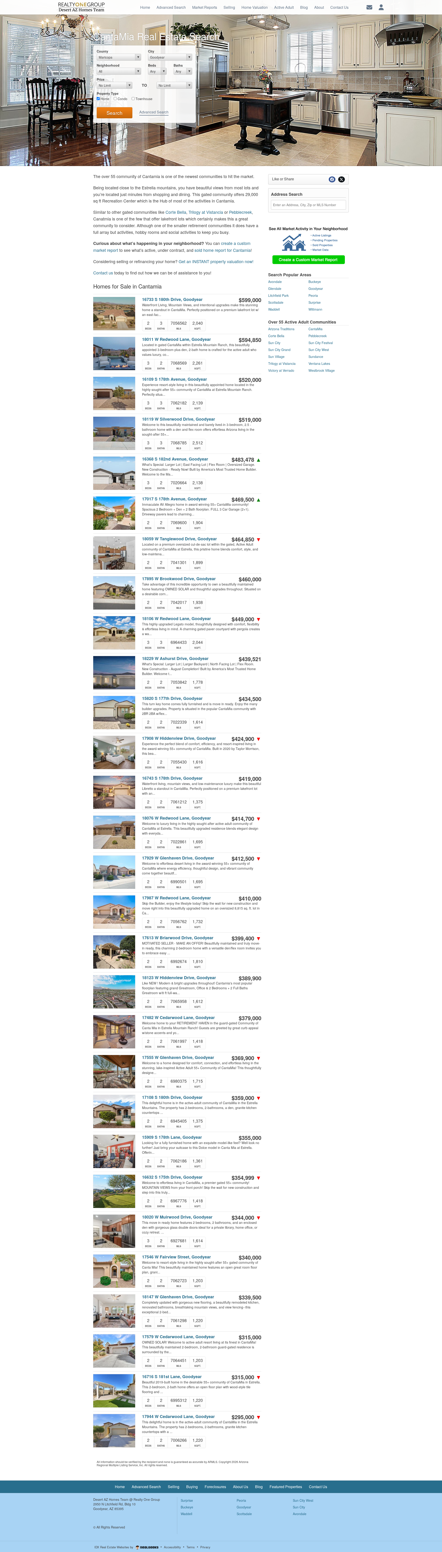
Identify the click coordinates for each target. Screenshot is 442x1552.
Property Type (108, 93)
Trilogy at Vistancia (206, 212)
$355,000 (250, 1137)
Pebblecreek (240, 212)
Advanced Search (154, 112)
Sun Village (276, 356)
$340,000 (250, 1257)
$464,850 (246, 539)
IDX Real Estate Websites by (114, 1547)
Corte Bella (176, 212)
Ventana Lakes (319, 363)
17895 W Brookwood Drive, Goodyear (179, 578)
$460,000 (250, 579)
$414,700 (246, 818)
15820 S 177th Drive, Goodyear (172, 698)
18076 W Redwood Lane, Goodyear (176, 818)
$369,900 (246, 1058)
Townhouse (143, 98)
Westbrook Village (321, 370)
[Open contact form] (369, 6)
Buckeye (314, 281)
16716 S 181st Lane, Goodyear (172, 1376)
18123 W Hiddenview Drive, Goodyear (179, 977)
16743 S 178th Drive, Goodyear (172, 778)
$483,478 (246, 459)
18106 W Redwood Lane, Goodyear (176, 618)
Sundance (315, 356)
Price (101, 79)
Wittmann (315, 309)
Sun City (274, 342)
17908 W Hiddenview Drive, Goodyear (179, 738)
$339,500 (250, 1297)
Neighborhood (108, 65)
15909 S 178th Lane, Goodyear (172, 1137)
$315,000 (250, 1337)
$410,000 (250, 898)
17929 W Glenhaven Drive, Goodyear (178, 858)
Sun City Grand (279, 349)
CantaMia (315, 329)
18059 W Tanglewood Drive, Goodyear (179, 538)
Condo (122, 98)
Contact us (103, 273)
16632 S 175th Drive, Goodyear (172, 1177)
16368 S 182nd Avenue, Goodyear (175, 459)
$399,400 (246, 938)
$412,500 (246, 858)
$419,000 (250, 778)
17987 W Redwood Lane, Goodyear (176, 897)
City (151, 51)
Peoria (313, 295)
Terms (190, 1547)
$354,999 (246, 1177)
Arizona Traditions (281, 329)
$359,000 (246, 1097)
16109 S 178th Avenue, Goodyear (174, 379)
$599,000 (250, 300)
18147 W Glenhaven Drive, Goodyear (178, 1296)
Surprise (314, 302)
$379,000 (250, 1018)
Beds (152, 65)
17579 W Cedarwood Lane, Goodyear (178, 1336)
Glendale (274, 288)
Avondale (275, 281)
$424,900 (246, 738)
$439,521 (250, 659)
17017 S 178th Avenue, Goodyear (174, 499)
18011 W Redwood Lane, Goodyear (176, 339)
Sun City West (318, 349)
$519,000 (250, 419)
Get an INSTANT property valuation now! (216, 261)
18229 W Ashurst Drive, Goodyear (175, 658)
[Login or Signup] (381, 6)
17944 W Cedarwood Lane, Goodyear (178, 1416)
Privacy (205, 1547)
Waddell (274, 309)
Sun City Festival (320, 342)
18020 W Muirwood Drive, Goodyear (177, 1217)
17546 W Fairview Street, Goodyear (176, 1257)
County (102, 51)
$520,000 (250, 379)
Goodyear (315, 288)
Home (104, 98)
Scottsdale (275, 302)
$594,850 (250, 339)
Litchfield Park (278, 295)
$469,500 (246, 499)
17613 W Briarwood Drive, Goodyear (177, 937)
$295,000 (246, 1417)
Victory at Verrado (281, 370)
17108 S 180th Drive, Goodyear (172, 1097)
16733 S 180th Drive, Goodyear (172, 299)
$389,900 (250, 978)
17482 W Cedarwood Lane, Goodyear (178, 1017)
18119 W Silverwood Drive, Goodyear (178, 419)
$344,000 (246, 1217)
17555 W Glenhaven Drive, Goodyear (178, 1057)
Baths (178, 65)
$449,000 (246, 619)
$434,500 (250, 699)
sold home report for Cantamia (223, 250)
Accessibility (172, 1547)
